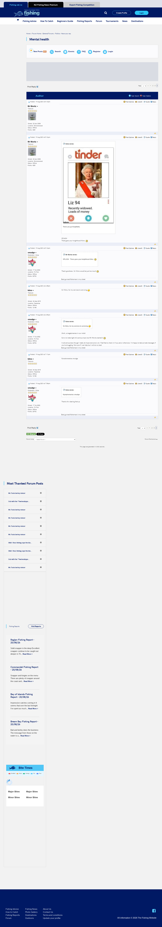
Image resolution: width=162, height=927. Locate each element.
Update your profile (51, 918)
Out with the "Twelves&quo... (19, 501)
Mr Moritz (32, 106)
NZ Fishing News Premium (46, 4)
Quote (148, 102)
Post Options (129, 102)
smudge (31, 252)
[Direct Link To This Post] (29, 102)
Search (58, 51)
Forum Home (36, 33)
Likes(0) (139, 102)
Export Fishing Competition (81, 4)
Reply (154, 102)
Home (28, 33)
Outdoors (29, 918)
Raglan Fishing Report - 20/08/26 (22, 641)
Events (71, 51)
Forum (99, 20)
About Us (47, 908)
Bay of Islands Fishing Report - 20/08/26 (22, 695)
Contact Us (48, 911)
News (124, 20)
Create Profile (121, 12)
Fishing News (31, 908)
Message (68, 96)
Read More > (28, 654)
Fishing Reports (84, 20)
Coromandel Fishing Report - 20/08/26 (24, 668)
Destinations (137, 20)
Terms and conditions (52, 914)
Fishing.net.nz (15, 4)
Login (141, 12)
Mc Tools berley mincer (16, 493)
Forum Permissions (150, 439)
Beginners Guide (65, 20)
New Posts (38, 51)
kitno (30, 290)
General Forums (48, 33)
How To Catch (46, 20)
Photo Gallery (31, 911)
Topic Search (135, 96)
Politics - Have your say (63, 33)
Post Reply (31, 87)
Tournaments (112, 20)
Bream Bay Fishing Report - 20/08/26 (24, 722)
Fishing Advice (29, 20)
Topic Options (146, 96)
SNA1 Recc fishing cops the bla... (20, 543)
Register (96, 51)
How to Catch (12, 911)
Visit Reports (36, 626)
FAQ (84, 51)
